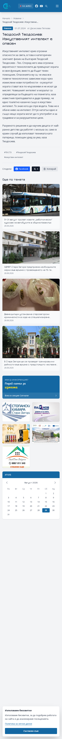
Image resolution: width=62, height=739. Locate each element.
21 (38, 506)
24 (9, 510)
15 (46, 502)
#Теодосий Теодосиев (26, 152)
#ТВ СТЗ (7, 152)
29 (46, 510)
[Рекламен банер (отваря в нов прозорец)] (16, 412)
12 (23, 502)
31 (9, 514)
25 (16, 510)
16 (53, 502)
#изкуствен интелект (13, 157)
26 (23, 510)
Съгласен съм (31, 730)
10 (9, 502)
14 (38, 502)
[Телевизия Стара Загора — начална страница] (6, 6)
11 (16, 502)
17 (9, 506)
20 (31, 506)
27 (31, 510)
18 (16, 506)
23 (53, 506)
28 (38, 510)
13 (31, 502)
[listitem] (25, 6)
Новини (17, 18)
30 (53, 510)
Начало (6, 18)
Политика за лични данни (18, 723)
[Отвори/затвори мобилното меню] (57, 6)
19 (23, 506)
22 (46, 506)
